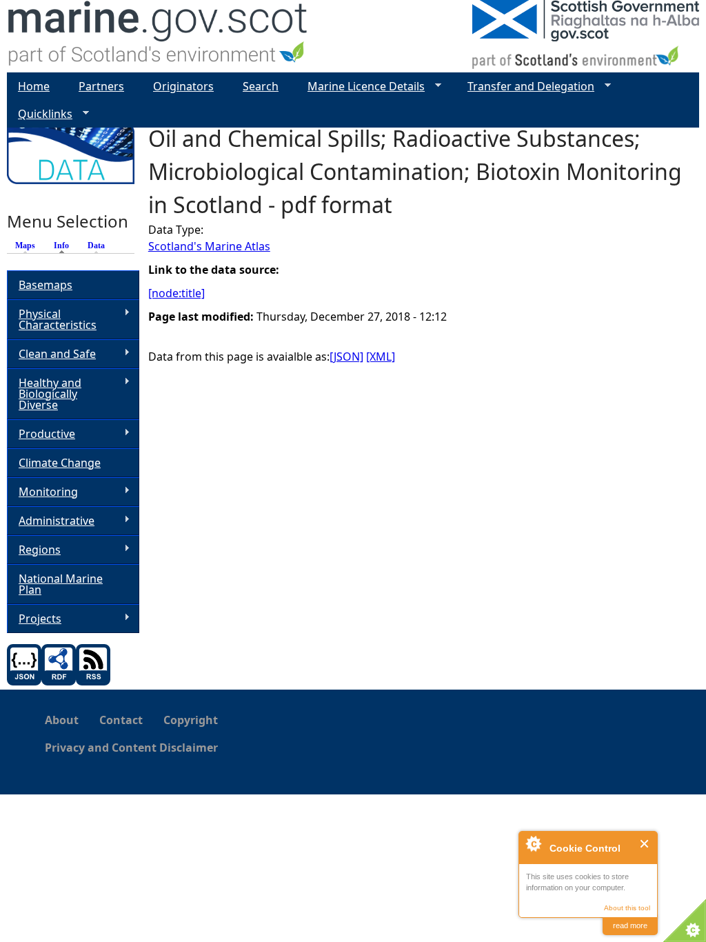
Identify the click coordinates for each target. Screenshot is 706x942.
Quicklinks (39, 114)
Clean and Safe (51, 354)
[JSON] (346, 356)
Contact (121, 720)
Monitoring (42, 492)
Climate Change (60, 462)
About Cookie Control (533, 843)
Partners (101, 86)
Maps (25, 245)
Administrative (50, 521)
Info (65, 245)
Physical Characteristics (52, 319)
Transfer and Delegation (525, 86)
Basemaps (45, 284)
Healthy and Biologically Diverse (44, 393)
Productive (41, 434)
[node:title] (176, 293)
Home (34, 86)
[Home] (158, 36)
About (62, 720)
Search (261, 86)
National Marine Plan (61, 584)
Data (96, 245)
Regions (34, 550)
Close (645, 843)
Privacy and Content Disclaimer (131, 747)
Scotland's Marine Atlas (209, 246)
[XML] (380, 356)
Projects (34, 619)
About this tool (627, 908)
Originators (183, 86)
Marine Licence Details (360, 86)
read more (630, 925)
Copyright (190, 720)
